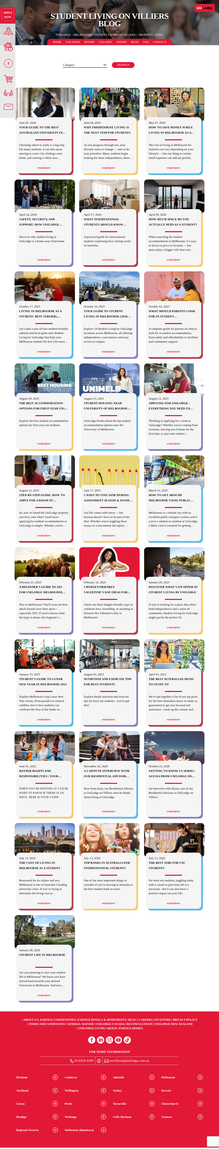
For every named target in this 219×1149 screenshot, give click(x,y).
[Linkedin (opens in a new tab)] (100, 1040)
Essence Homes (131, 1028)
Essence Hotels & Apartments (101, 1019)
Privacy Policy (185, 1019)
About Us (30, 1019)
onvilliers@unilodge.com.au (129, 1060)
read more (43, 167)
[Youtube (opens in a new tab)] (118, 1040)
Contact (159, 42)
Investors (162, 1019)
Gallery (105, 42)
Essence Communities (57, 1019)
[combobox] (85, 65)
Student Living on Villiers (115, 34)
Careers (145, 1019)
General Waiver (80, 1024)
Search (123, 64)
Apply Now (7, 15)
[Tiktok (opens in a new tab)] (127, 1040)
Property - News (151, 34)
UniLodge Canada (109, 1024)
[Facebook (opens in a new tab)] (91, 1040)
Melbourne (82, 34)
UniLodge (63, 34)
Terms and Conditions (47, 1024)
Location (73, 42)
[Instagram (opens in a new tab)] (109, 1040)
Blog (135, 42)
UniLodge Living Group (97, 1028)
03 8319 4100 (83, 1060)
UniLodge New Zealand (173, 1024)
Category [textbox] (68, 65)
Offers (121, 42)
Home (57, 42)
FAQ (146, 42)
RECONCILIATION (139, 1024)
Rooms (89, 42)
